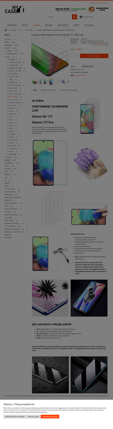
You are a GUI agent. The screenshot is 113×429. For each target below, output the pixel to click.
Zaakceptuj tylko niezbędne (15, 416)
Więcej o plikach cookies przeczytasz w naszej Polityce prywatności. (25, 412)
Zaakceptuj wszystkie (50, 416)
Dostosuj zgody (33, 416)
